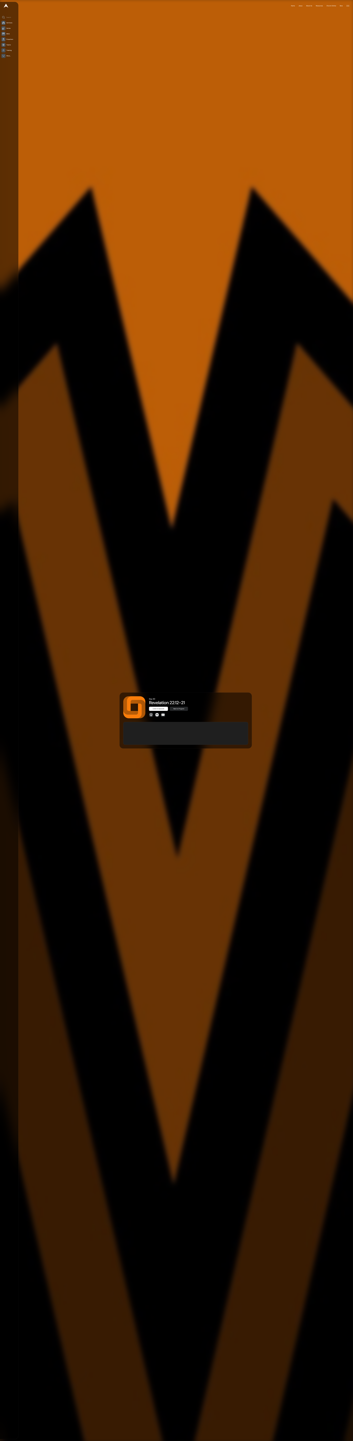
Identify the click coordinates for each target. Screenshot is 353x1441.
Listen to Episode (158, 709)
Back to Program (178, 709)
